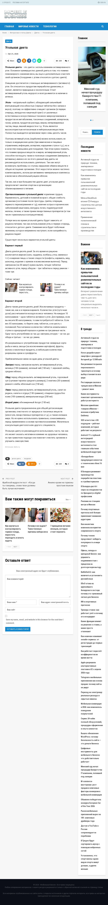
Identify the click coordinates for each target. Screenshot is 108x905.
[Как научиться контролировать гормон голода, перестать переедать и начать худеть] (11, 287)
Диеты (8, 41)
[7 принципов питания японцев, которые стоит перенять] (60, 515)
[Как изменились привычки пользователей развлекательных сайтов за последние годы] (92, 258)
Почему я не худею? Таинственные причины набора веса (54, 289)
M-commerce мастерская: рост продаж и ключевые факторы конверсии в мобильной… (92, 99)
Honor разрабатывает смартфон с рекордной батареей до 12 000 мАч (91, 356)
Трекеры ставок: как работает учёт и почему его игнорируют (92, 613)
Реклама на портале (21, 3)
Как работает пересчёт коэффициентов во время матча (91, 654)
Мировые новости (28, 26)
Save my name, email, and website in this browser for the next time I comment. (34, 621)
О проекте (6, 3)
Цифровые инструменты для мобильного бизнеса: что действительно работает (90, 755)
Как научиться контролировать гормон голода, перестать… (26, 288)
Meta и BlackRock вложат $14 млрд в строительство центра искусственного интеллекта (91, 205)
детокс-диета (16, 458)
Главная (9, 26)
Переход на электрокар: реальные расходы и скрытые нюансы (92, 695)
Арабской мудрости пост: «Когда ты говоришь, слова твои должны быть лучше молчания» (18, 485)
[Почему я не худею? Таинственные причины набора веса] (46, 287)
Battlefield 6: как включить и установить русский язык (91, 575)
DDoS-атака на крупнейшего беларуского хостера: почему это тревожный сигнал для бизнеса (91, 590)
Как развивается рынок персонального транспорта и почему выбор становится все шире (91, 371)
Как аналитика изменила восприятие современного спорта (91, 527)
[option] (92, 81)
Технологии (50, 26)
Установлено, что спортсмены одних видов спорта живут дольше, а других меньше (90, 862)
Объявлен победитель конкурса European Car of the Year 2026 (91, 802)
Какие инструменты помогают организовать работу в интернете (92, 397)
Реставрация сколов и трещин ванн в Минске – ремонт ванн (91, 385)
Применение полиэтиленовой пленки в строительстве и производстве (88, 224)
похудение (27, 458)
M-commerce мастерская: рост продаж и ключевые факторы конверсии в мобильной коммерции (91, 788)
